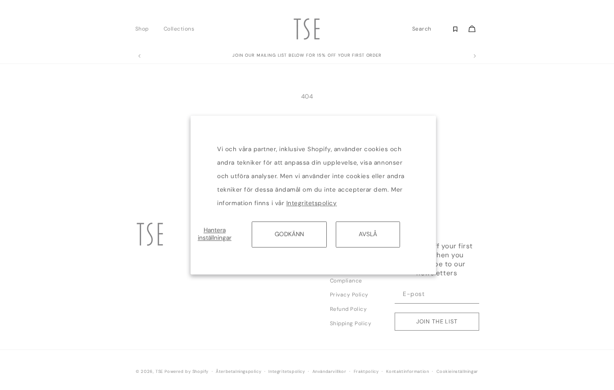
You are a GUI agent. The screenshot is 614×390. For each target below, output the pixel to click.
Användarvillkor (329, 371)
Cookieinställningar (457, 371)
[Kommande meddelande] (475, 56)
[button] (144, 29)
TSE (159, 371)
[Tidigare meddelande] (139, 56)
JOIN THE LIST (437, 321)
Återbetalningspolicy (238, 371)
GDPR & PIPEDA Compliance (350, 275)
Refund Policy (348, 309)
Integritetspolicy (311, 203)
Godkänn (289, 234)
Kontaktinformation (407, 371)
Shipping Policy (351, 323)
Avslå (368, 234)
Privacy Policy (349, 294)
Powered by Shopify (187, 371)
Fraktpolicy (366, 371)
